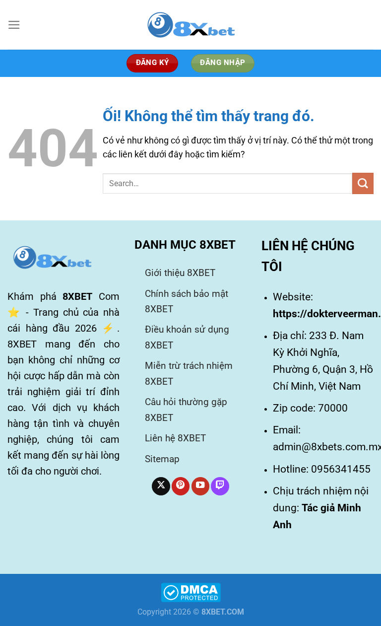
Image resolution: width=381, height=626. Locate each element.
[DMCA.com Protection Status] (191, 591)
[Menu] (14, 25)
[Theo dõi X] (161, 486)
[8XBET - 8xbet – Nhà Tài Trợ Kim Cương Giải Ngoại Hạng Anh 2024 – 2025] (190, 25)
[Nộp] (363, 183)
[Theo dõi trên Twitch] (220, 486)
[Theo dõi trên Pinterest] (181, 486)
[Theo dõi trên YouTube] (200, 486)
